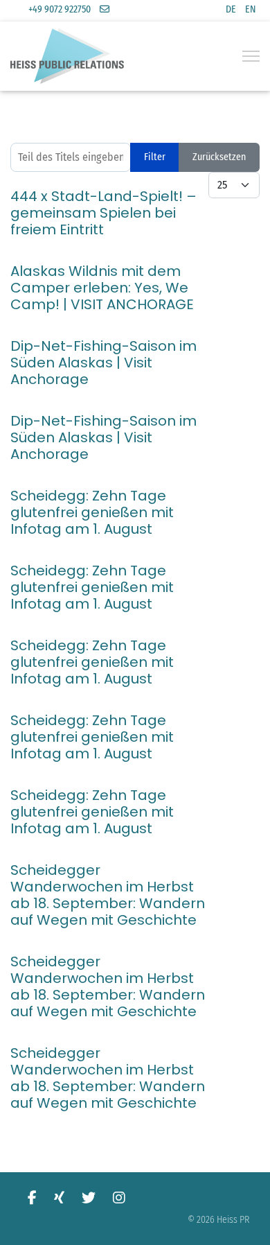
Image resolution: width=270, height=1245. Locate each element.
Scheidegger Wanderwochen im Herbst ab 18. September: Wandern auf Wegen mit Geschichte (107, 895)
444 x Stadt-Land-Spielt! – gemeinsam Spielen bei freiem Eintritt (103, 213)
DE (231, 9)
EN (250, 9)
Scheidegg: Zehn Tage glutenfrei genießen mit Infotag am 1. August (92, 512)
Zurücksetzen (219, 157)
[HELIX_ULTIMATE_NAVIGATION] (251, 56)
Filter (154, 157)
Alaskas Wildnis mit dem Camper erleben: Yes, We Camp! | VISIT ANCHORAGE (102, 288)
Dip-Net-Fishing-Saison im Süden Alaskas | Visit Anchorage (103, 363)
